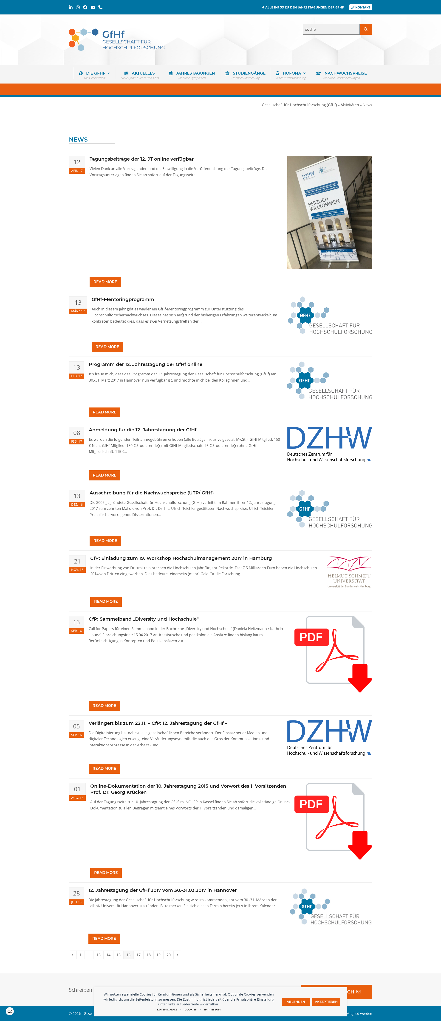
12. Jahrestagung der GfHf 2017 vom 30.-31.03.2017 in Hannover (162, 890)
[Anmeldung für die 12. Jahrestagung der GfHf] (329, 444)
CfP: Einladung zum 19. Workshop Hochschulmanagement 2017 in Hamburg (181, 558)
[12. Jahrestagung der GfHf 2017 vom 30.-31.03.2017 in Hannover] (329, 906)
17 (139, 954)
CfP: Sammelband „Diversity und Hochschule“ (144, 619)
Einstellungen (10, 1011)
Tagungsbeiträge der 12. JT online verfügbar (142, 159)
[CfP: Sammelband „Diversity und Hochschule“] (333, 653)
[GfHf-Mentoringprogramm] (330, 314)
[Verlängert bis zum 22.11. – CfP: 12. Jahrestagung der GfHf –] (329, 737)
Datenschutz (167, 1009)
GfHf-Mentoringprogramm (123, 299)
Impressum (212, 1009)
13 (99, 954)
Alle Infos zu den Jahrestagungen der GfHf (304, 7)
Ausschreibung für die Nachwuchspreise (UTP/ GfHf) (152, 493)
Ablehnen (296, 1002)
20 (169, 954)
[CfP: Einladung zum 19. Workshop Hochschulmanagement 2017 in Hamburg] (349, 571)
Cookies (191, 1009)
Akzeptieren (326, 1002)
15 (119, 954)
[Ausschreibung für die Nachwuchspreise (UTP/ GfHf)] (329, 508)
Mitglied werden (359, 1013)
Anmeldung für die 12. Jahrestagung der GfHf (142, 429)
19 (159, 954)
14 (109, 954)
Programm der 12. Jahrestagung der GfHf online (145, 364)
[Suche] (366, 29)
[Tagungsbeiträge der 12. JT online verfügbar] (329, 212)
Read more (105, 282)
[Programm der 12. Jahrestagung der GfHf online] (329, 379)
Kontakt (362, 7)
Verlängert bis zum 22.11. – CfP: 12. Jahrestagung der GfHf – (158, 723)
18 (149, 954)
